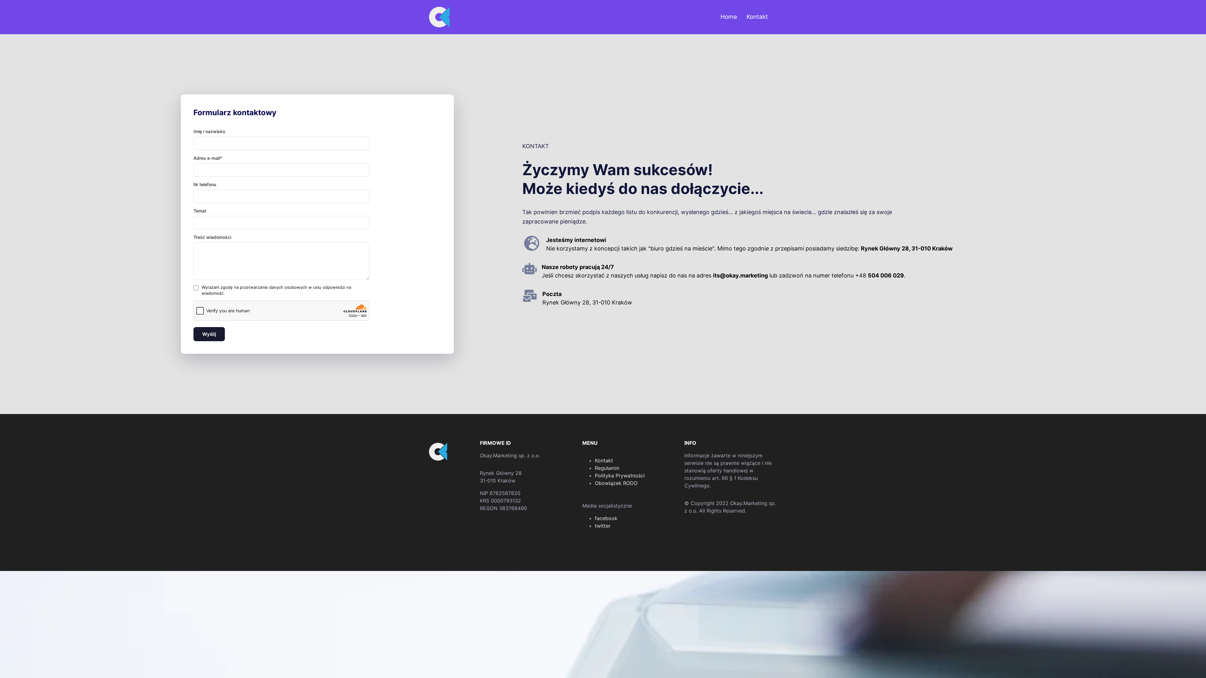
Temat (199, 210)
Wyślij (209, 334)
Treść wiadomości (212, 237)
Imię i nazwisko (209, 131)
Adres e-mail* (207, 158)
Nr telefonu (204, 184)
